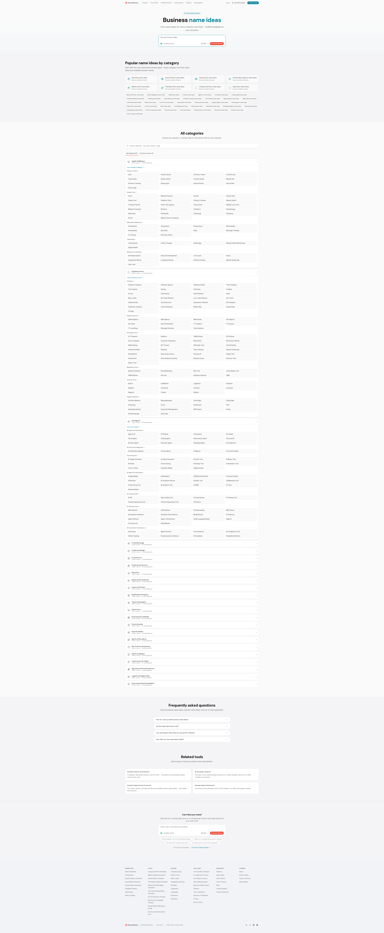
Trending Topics (176, 871)
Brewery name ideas (237, 110)
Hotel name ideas (185, 110)
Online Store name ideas (133, 106)
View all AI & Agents (133, 427)
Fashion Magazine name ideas (156, 95)
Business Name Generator (133, 878)
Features (145, 2)
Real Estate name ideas (213, 106)
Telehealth (130, 239)
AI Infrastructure (133, 506)
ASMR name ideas (173, 95)
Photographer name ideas (239, 102)
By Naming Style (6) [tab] (147, 153)
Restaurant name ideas (201, 102)
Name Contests (130, 895)
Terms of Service (245, 878)
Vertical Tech (131, 380)
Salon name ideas (165, 106)
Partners (196, 888)
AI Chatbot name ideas (221, 95)
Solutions (189, 2)
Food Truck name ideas (167, 102)
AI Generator (129, 875)
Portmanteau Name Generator (158, 882)
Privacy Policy (243, 875)
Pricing (196, 899)
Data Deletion (243, 882)
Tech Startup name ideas (212, 98)
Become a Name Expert (201, 885)
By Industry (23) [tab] (131, 153)
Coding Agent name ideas (239, 95)
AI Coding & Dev (132, 494)
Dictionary (174, 899)
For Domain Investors (200, 878)
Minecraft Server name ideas (135, 95)
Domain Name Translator (156, 878)
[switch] (161, 43)
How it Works (154, 2)
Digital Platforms (133, 397)
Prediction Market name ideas (135, 98)
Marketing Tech (132, 367)
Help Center (220, 875)
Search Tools (175, 875)
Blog (217, 885)
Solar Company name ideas (134, 114)
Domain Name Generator (133, 885)
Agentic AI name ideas (204, 95)
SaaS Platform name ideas (172, 98)
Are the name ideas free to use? (167, 726)
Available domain (169, 43)
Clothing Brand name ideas (134, 110)
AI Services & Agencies (135, 447)
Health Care (131, 192)
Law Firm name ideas (150, 106)
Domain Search (178, 2)
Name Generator (130, 871)
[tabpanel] (192, 423)
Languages (174, 892)
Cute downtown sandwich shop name (177, 843)
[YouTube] (257, 925)
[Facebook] (250, 925)
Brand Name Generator (132, 882)
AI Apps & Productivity (134, 472)
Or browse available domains (200, 847)
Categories (174, 888)
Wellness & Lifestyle (134, 252)
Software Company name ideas (192, 98)
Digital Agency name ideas (231, 98)
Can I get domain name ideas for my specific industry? (175, 733)
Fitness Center (132, 171)
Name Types (175, 878)
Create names (253, 2)
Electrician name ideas (221, 110)
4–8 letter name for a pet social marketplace (205, 843)
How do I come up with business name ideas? (172, 719)
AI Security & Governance (136, 528)
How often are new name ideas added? (170, 739)
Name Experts (198, 2)
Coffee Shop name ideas (133, 102)
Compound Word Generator (157, 871)
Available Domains (166, 2)
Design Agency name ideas (220, 102)
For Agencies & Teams (201, 875)
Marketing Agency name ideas (232, 106)
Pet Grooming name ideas (153, 110)
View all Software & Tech (134, 277)
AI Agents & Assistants (135, 430)
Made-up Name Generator (156, 875)
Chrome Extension (222, 892)
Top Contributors (199, 892)
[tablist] (192, 153)
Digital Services (132, 316)
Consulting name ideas (181, 106)
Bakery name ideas (150, 102)
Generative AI (131, 455)
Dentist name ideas (197, 106)
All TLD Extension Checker (157, 897)
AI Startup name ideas (154, 98)
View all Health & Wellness (134, 167)
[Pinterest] (253, 925)
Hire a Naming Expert (201, 882)
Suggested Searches (178, 882)
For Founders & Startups (201, 871)
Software (130, 281)
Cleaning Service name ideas (202, 110)
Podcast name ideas (171, 110)
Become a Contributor (201, 895)
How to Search (221, 882)
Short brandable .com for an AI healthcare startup (176, 839)
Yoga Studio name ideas (184, 102)
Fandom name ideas (189, 95)
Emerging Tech (132, 333)
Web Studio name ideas (250, 98)
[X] (246, 925)
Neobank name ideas (251, 106)
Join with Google (239, 2)
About (241, 871)
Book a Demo (198, 902)
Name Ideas (129, 892)
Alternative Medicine (134, 222)
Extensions (174, 895)
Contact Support (221, 888)
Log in (228, 2)
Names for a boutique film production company (208, 839)
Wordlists (174, 885)
